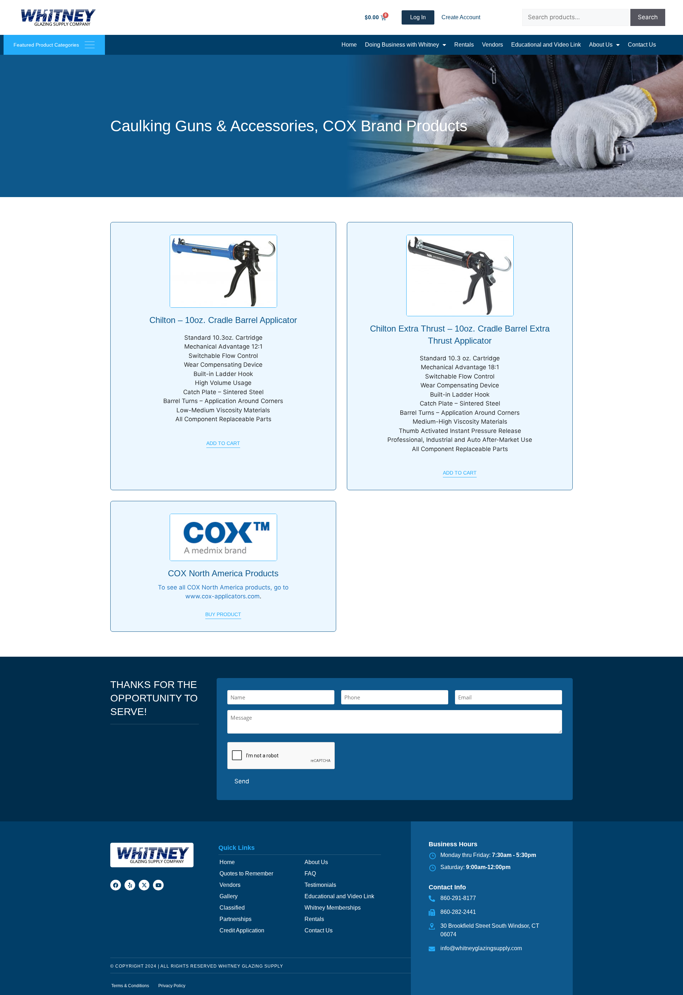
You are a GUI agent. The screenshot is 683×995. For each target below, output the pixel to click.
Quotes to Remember (246, 873)
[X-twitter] (144, 885)
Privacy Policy (171, 985)
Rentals (464, 45)
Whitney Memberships (333, 908)
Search (648, 17)
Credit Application (241, 930)
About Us (601, 45)
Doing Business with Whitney (402, 45)
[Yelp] (130, 885)
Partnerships (235, 919)
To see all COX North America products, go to (223, 587)
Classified (232, 908)
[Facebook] (115, 885)
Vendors (492, 45)
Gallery (228, 896)
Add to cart (223, 443)
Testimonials (320, 885)
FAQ (310, 873)
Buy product (223, 614)
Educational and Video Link (546, 45)
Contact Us (642, 45)
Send (241, 781)
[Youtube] (158, 885)
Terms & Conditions (130, 985)
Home (349, 45)
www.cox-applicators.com (222, 596)
